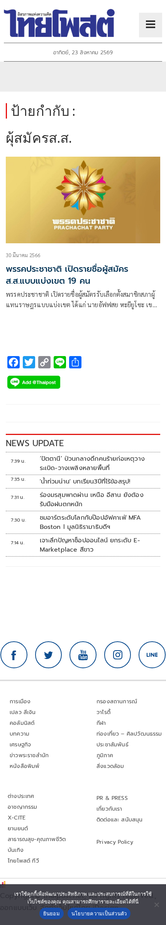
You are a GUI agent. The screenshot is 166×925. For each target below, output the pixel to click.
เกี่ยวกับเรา (109, 809)
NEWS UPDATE (35, 443)
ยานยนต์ (18, 829)
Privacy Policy (115, 842)
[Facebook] (14, 654)
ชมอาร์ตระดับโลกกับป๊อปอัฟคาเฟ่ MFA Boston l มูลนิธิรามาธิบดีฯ (90, 522)
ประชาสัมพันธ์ (113, 745)
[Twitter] (48, 654)
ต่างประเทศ (21, 796)
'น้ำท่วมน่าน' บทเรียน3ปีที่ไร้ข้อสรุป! (85, 481)
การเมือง (20, 702)
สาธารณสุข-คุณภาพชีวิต (37, 839)
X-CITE (16, 818)
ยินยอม (51, 913)
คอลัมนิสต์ (22, 723)
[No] (156, 904)
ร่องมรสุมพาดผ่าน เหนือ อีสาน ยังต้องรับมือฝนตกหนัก (92, 499)
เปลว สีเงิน (23, 712)
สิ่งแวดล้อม (110, 766)
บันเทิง (16, 850)
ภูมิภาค (105, 755)
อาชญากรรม (22, 807)
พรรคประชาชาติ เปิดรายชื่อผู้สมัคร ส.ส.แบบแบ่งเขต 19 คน (67, 275)
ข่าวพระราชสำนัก (29, 755)
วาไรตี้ (103, 712)
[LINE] (152, 654)
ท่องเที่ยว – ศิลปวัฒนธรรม (129, 734)
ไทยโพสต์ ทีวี (23, 861)
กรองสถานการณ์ (117, 702)
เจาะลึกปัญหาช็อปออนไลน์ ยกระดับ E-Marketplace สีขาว (90, 545)
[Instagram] (117, 654)
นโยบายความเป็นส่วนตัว (99, 913)
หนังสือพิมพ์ (24, 766)
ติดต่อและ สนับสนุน (120, 820)
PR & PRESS (112, 798)
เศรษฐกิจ (20, 745)
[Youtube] (83, 654)
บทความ (19, 734)
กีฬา (101, 723)
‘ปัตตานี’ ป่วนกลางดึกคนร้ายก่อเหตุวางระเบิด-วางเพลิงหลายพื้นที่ (92, 463)
